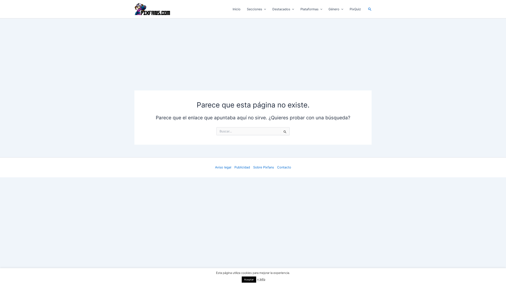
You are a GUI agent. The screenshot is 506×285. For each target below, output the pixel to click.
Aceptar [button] (249, 279)
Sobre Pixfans (263, 167)
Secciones (254, 9)
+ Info (261, 279)
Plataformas (309, 9)
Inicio (237, 9)
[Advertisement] (253, 48)
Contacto (284, 167)
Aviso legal (223, 167)
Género (334, 9)
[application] (264, 9)
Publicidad (242, 167)
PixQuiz (355, 9)
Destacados (281, 9)
